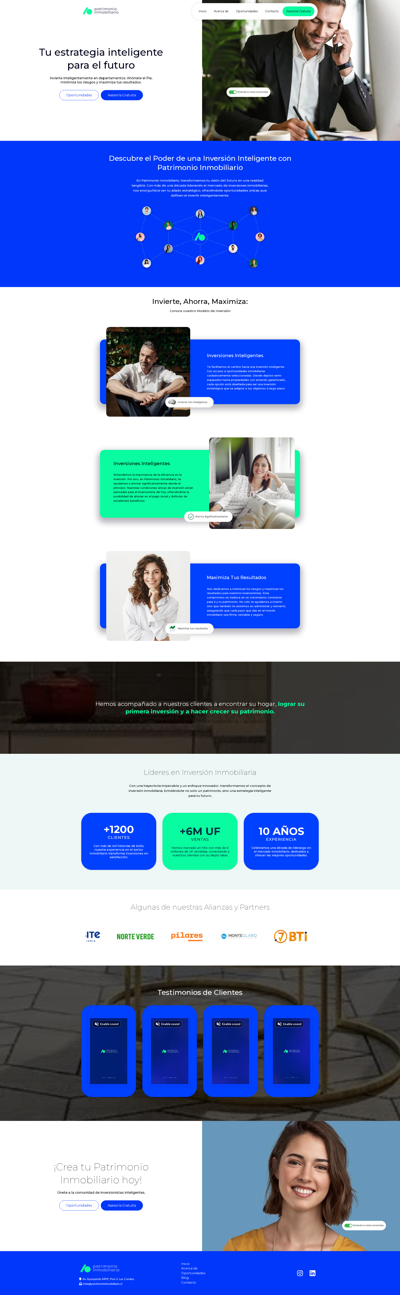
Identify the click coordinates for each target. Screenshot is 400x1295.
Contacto (272, 11)
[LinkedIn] (312, 1273)
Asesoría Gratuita (298, 11)
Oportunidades (247, 11)
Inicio (202, 11)
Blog (185, 1278)
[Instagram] (300, 1273)
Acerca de (221, 11)
